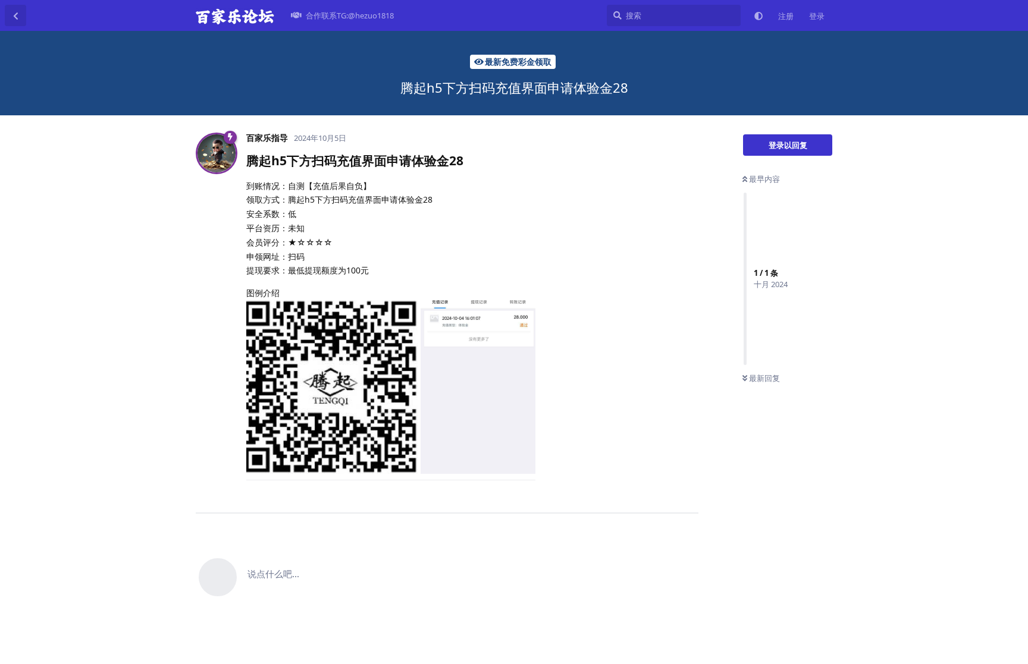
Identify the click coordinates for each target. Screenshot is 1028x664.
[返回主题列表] (15, 15)
